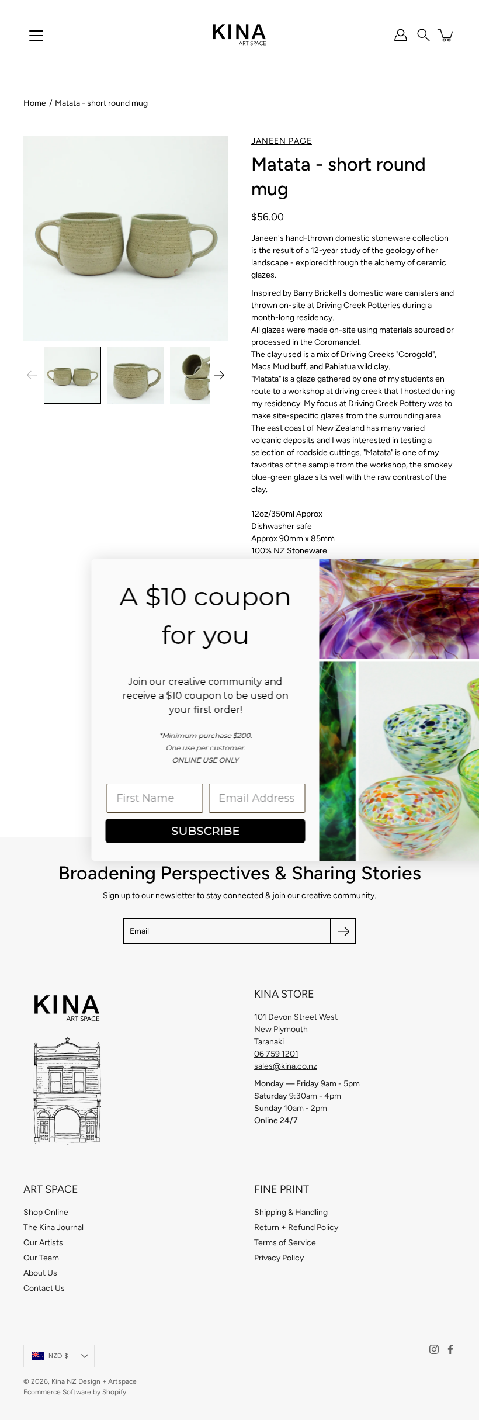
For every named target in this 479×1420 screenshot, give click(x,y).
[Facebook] (450, 1349)
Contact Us (44, 1288)
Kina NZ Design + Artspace (94, 1381)
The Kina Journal (53, 1227)
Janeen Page (281, 141)
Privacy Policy (279, 1258)
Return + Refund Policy (296, 1227)
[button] (423, 35)
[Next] (219, 375)
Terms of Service (285, 1243)
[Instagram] (434, 1349)
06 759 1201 (276, 1054)
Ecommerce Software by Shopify (74, 1392)
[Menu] (36, 35)
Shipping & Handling (291, 1212)
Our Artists (43, 1243)
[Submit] (343, 931)
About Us (40, 1273)
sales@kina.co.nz (285, 1066)
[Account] (400, 35)
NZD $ (58, 1355)
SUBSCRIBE (126, 831)
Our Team (41, 1258)
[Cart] (446, 35)
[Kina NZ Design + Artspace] (239, 35)
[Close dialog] (452, 574)
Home (34, 103)
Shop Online (45, 1212)
